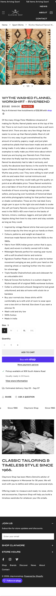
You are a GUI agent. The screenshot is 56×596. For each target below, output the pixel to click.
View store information (17, 381)
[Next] (32, 86)
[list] (28, 60)
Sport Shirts (18, 25)
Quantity (6, 338)
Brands (13, 565)
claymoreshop (16, 576)
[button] (51, 13)
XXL (32, 330)
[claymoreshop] (15, 13)
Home (4, 25)
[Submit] (51, 536)
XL (24, 330)
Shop (4, 565)
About (42, 565)
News (33, 565)
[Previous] (24, 86)
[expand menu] (3, 13)
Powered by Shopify (33, 576)
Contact (6, 569)
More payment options (28, 364)
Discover (24, 565)
